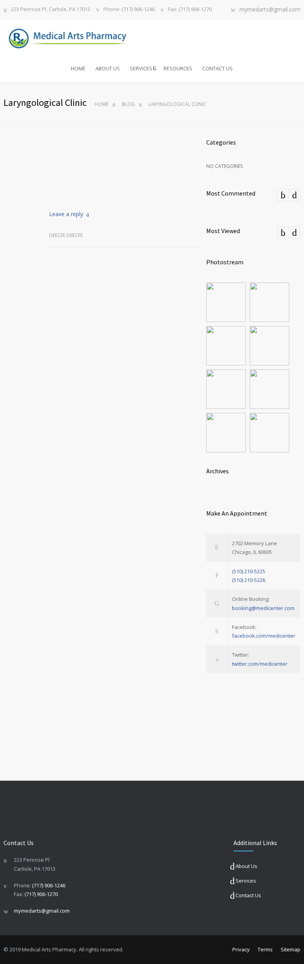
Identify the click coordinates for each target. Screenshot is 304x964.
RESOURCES (177, 68)
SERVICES (141, 68)
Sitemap (290, 949)
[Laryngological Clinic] (124, 167)
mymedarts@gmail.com (269, 10)
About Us (246, 866)
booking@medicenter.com (263, 608)
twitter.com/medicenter (259, 663)
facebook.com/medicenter (263, 635)
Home (101, 104)
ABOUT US (107, 68)
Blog (128, 104)
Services (246, 880)
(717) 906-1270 (41, 894)
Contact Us (248, 895)
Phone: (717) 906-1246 (129, 10)
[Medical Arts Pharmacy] (72, 37)
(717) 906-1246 (48, 885)
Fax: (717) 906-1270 (190, 10)
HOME (78, 68)
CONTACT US (217, 68)
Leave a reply (66, 214)
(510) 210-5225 (248, 571)
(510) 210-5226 (248, 580)
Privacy (241, 949)
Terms (265, 949)
